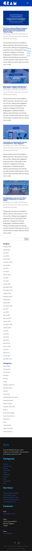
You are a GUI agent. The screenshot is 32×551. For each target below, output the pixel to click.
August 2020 (6, 299)
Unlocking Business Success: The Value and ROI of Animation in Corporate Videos (14, 199)
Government (6, 394)
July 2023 (6, 268)
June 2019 (6, 312)
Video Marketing (13, 38)
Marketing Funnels (8, 400)
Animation (23, 36)
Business (5, 378)
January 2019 (6, 321)
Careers (5, 477)
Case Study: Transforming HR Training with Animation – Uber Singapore (15, 142)
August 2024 (6, 250)
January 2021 (7, 284)
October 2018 (7, 328)
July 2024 (6, 253)
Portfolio (5, 468)
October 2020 (7, 293)
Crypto (5, 382)
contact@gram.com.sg (9, 513)
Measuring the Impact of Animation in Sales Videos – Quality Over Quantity (15, 87)
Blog (4, 479)
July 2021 (5, 278)
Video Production (22, 34)
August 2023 (6, 265)
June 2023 (6, 271)
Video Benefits (6, 38)
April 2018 (6, 340)
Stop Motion (6, 419)
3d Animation (17, 36)
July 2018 (5, 331)
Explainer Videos (7, 388)
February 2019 (7, 318)
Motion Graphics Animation (10, 493)
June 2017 (6, 349)
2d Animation (11, 36)
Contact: (8, 506)
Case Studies (6, 470)
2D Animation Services (9, 495)
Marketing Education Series (10, 397)
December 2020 (7, 287)
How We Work (7, 466)
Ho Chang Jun (7, 34)
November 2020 (7, 290)
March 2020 (6, 303)
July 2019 (5, 309)
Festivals (5, 391)
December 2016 (7, 359)
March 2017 (6, 352)
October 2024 (7, 246)
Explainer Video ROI (8, 385)
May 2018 (6, 337)
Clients (5, 472)
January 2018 (6, 346)
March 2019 (6, 315)
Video (27, 36)
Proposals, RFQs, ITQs (9, 406)
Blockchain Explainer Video (10, 497)
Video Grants (6, 481)
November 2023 (7, 262)
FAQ (4, 483)
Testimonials (6, 474)
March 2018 (6, 343)
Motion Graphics (7, 403)
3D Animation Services (9, 501)
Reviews (5, 410)
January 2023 (7, 275)
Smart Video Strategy (8, 413)
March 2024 (6, 259)
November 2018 (7, 324)
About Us (5, 464)
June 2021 (6, 281)
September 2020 (7, 296)
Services (8, 487)
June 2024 (6, 256)
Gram (23, 548)
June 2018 (6, 334)
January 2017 (6, 356)
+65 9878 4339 (7, 533)
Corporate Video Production (10, 499)
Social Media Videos (8, 416)
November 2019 (7, 306)
